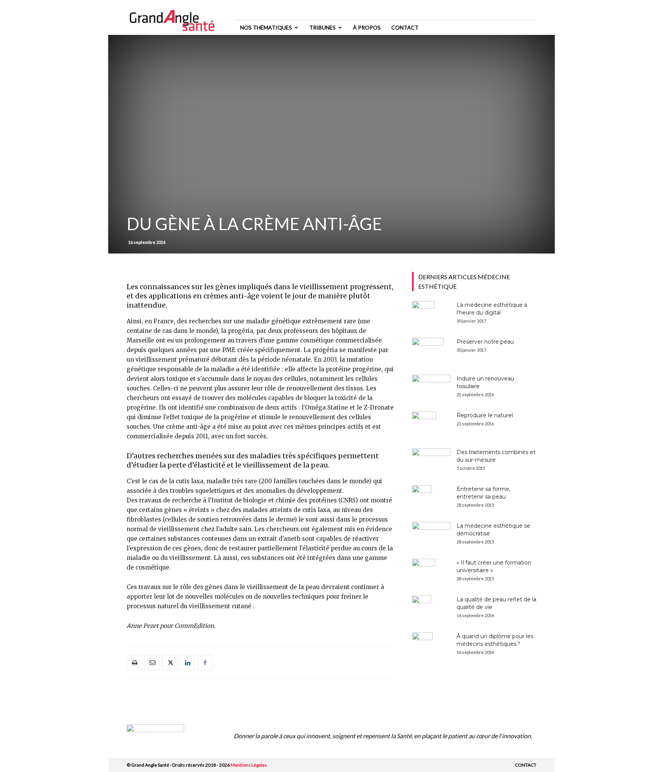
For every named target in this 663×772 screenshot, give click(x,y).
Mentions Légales (249, 765)
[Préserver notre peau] (428, 351)
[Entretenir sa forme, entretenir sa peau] (421, 498)
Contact (405, 27)
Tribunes (322, 27)
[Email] (152, 662)
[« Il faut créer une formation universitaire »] (423, 572)
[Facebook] (205, 662)
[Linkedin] (187, 662)
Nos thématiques (266, 27)
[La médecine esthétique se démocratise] (431, 535)
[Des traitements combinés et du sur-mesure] (431, 461)
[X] (169, 662)
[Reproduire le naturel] (424, 425)
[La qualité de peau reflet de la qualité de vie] (421, 609)
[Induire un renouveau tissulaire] (431, 387)
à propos (367, 27)
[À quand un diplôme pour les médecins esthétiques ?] (422, 645)
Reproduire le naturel (485, 415)
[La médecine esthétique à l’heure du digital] (423, 314)
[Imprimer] (134, 662)
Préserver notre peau (485, 341)
